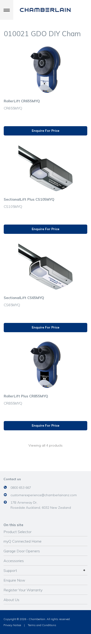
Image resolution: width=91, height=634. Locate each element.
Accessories (14, 560)
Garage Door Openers (22, 551)
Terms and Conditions (42, 625)
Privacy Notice (12, 625)
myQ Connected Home (23, 541)
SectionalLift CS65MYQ (24, 298)
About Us (11, 599)
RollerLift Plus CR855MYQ (26, 396)
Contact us (12, 479)
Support (10, 570)
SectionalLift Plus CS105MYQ (29, 199)
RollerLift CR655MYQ (22, 101)
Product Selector (18, 531)
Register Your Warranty (23, 590)
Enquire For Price (45, 131)
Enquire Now (14, 580)
